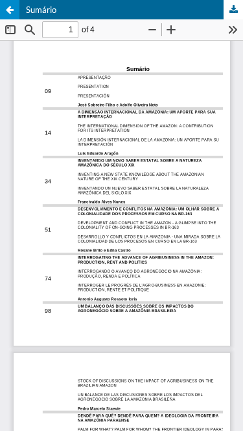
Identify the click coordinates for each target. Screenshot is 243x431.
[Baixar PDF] (233, 9)
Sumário (41, 10)
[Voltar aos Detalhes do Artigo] (9, 9)
